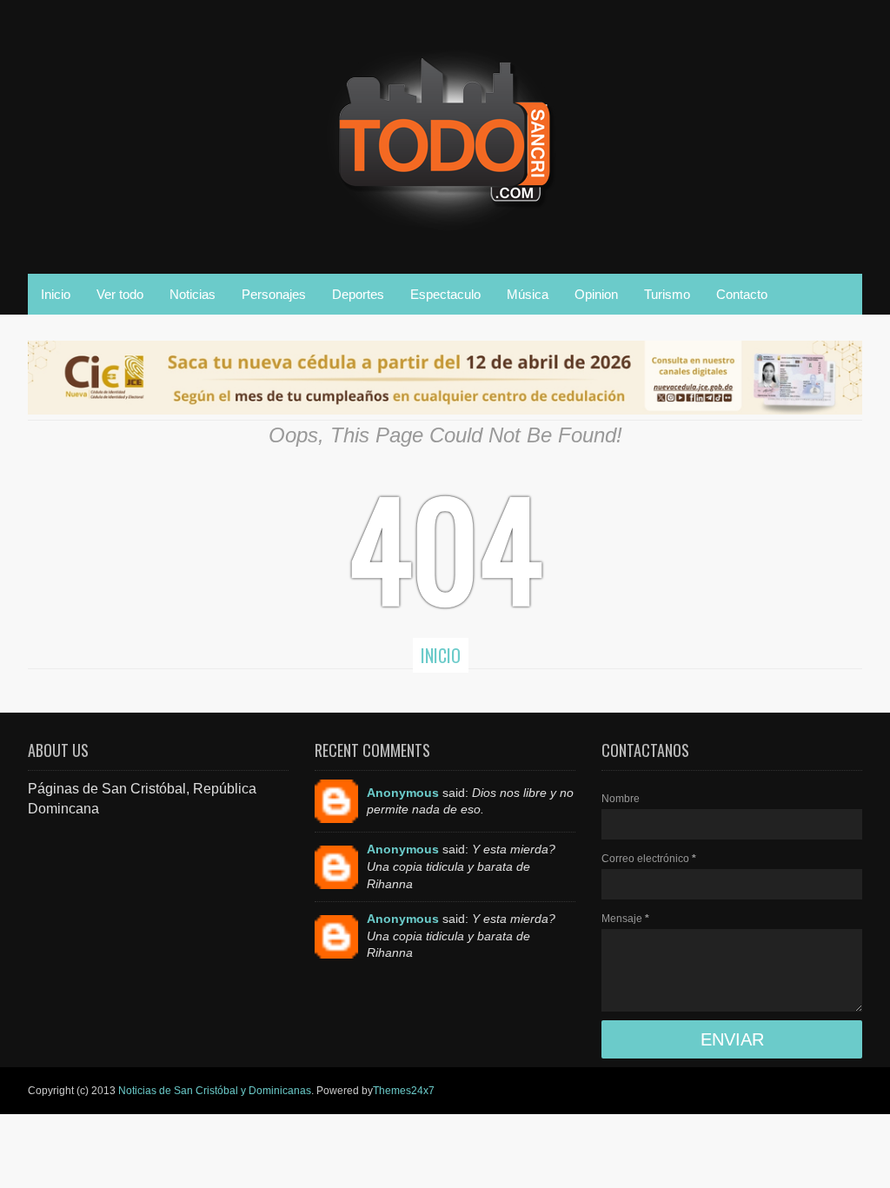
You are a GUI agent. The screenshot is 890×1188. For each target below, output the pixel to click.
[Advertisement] (158, 927)
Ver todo (119, 294)
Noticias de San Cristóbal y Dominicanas (214, 1091)
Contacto (741, 294)
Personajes (274, 294)
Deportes (358, 294)
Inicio (55, 294)
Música (527, 294)
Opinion (596, 294)
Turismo (667, 294)
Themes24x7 (404, 1091)
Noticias (192, 294)
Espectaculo (445, 294)
